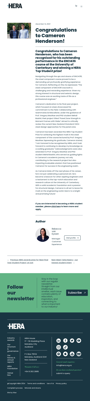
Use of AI (50, 383)
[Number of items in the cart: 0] (76, 6)
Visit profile (73, 238)
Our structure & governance (12, 347)
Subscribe (75, 293)
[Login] (71, 6)
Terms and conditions (36, 383)
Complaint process (15, 388)
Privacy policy (61, 383)
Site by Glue (11, 392)
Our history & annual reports (11, 358)
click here (56, 206)
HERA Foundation (12, 367)
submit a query (63, 373)
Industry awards (11, 339)
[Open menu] (81, 6)
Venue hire (10, 374)
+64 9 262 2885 (32, 371)
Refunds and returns (33, 388)
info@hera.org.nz (64, 365)
